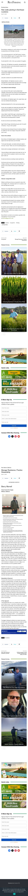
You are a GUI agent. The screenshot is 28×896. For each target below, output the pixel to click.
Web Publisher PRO (16, 883)
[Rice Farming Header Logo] (14, 2)
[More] (19, 18)
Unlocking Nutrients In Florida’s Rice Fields (14, 302)
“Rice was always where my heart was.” (14, 273)
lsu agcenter (12, 222)
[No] (26, 891)
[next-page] (4, 334)
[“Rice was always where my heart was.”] (14, 261)
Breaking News (4, 7)
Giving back (3, 239)
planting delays (5, 224)
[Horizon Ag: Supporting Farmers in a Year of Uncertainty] (14, 318)
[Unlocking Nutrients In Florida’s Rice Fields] (14, 289)
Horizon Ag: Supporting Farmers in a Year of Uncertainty (14, 329)
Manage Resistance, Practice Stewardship (21, 240)
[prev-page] (2, 334)
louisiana (7, 222)
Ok (14, 893)
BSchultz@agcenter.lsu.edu (7, 218)
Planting (17, 222)
